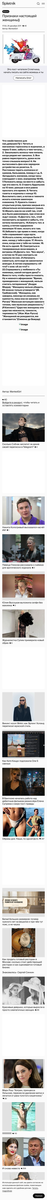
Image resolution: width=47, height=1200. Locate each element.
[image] (23, 324)
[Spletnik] (8, 3)
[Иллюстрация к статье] (23, 48)
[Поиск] (38, 3)
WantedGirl (15, 391)
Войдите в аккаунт (12, 402)
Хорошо (38, 1196)
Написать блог (23, 78)
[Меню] (43, 3)
